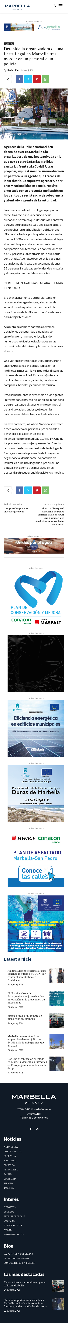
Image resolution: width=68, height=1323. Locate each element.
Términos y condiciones (34, 1117)
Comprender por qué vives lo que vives (16, 510)
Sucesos (9, 44)
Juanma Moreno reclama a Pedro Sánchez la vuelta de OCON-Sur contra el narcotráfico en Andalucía (27, 975)
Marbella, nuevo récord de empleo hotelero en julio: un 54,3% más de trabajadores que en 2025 (26, 1041)
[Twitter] (28, 79)
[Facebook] (19, 79)
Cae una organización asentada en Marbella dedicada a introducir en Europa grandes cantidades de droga (27, 1063)
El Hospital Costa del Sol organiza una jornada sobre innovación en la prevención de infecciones (26, 998)
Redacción (13, 70)
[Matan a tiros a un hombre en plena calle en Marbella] (56, 1021)
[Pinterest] (37, 79)
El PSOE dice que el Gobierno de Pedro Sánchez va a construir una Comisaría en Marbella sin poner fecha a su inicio (49, 516)
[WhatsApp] (45, 79)
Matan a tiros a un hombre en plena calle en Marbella (25, 1017)
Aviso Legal (34, 1113)
